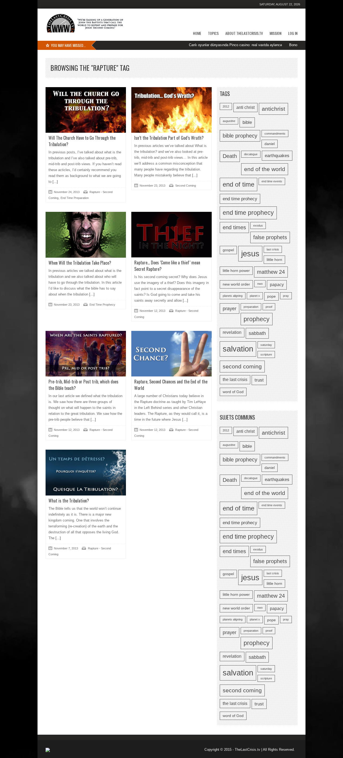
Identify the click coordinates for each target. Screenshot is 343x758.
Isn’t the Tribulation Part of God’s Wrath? (169, 138)
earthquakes (277, 155)
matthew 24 (271, 272)
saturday (266, 344)
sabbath (257, 333)
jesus (250, 253)
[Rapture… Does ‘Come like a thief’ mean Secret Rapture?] (171, 234)
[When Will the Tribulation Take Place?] (86, 234)
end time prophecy (248, 212)
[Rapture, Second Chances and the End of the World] (171, 353)
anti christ (245, 107)
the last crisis (235, 379)
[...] (54, 182)
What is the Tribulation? (69, 500)
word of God (233, 392)
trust (259, 380)
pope (271, 296)
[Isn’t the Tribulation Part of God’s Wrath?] (171, 110)
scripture (266, 354)
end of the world (264, 169)
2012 (226, 106)
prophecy (257, 319)
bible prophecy (240, 136)
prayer (229, 308)
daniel (269, 144)
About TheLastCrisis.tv (244, 33)
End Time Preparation (75, 197)
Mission (275, 33)
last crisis (273, 249)
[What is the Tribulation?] (86, 472)
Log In (292, 33)
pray (286, 295)
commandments (274, 133)
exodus (258, 225)
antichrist (273, 109)
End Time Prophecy (102, 304)
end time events (272, 181)
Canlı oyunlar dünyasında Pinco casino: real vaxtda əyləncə (218, 45)
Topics (213, 33)
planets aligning (233, 295)
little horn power (236, 271)
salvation (238, 349)
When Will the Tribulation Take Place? (80, 263)
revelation (232, 332)
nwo (260, 283)
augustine (229, 121)
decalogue (251, 154)
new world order (236, 284)
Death (230, 156)
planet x (255, 295)
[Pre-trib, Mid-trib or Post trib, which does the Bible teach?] (86, 353)
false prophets (270, 237)
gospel (228, 250)
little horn (274, 260)
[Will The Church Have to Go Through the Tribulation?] (86, 110)
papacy (277, 284)
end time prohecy (240, 198)
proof (269, 306)
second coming (242, 366)
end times (234, 227)
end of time (238, 184)
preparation (251, 306)
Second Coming (185, 185)
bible (247, 122)
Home (197, 33)
